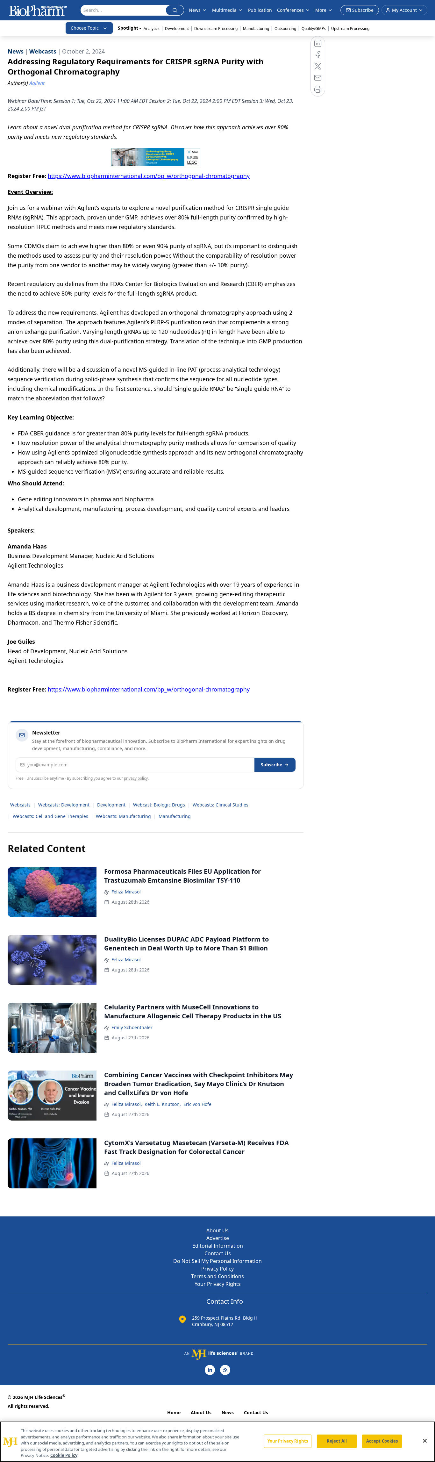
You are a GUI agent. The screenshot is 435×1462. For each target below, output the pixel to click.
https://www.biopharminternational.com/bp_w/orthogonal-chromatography (149, 176)
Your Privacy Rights (218, 1283)
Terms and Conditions (217, 1276)
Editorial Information (217, 1245)
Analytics (152, 28)
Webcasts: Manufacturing (123, 816)
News (228, 1412)
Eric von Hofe (197, 1104)
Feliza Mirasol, (126, 1104)
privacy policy (136, 778)
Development (177, 28)
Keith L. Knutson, (163, 1104)
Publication (260, 10)
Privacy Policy (217, 1268)
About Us (217, 1230)
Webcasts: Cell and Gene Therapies (50, 816)
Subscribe (271, 765)
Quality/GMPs (314, 28)
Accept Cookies (382, 1441)
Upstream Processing (350, 28)
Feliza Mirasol (126, 892)
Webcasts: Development (63, 805)
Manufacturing (256, 28)
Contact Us (217, 1253)
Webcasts (20, 805)
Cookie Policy (63, 1455)
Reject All (337, 1441)
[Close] (425, 1441)
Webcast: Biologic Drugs (159, 805)
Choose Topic (85, 28)
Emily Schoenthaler (132, 1027)
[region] (217, 1441)
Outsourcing (285, 28)
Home (174, 1412)
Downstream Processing (216, 28)
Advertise (217, 1238)
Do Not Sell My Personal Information (217, 1261)
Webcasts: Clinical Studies (220, 805)
